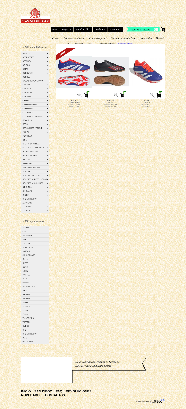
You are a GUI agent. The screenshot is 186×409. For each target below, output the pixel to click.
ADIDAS (26, 228)
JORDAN (26, 251)
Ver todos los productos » (126, 43)
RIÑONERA (27, 187)
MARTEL (26, 275)
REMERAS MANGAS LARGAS (35, 179)
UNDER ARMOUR (30, 199)
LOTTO (25, 271)
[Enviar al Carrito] (87, 97)
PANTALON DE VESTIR (32, 152)
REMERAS (27, 171)
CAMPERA (27, 97)
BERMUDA (27, 61)
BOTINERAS (28, 73)
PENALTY (26, 302)
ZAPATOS (26, 211)
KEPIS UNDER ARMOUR (33, 128)
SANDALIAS (27, 191)
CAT (24, 232)
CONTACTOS (55, 395)
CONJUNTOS (28, 112)
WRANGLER (28, 342)
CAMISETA (27, 89)
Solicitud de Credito (74, 38)
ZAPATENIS (27, 203)
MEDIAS (26, 132)
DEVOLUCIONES (79, 391)
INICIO (26, 391)
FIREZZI (26, 239)
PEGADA (26, 295)
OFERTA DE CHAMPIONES (33, 148)
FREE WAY (27, 243)
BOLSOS (26, 65)
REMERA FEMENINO (31, 167)
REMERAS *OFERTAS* (32, 175)
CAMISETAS (27, 93)
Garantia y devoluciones (123, 38)
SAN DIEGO (43, 391)
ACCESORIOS (28, 57)
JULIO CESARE (29, 255)
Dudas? (160, 38)
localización (82, 29)
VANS (25, 338)
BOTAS (25, 69)
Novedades (146, 38)
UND (24, 330)
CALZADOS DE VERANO (33, 81)
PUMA (25, 314)
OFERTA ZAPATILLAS (31, 144)
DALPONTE (27, 236)
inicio (55, 29)
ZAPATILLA (27, 207)
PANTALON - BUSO (30, 156)
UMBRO (26, 326)
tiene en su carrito (140, 29)
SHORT (26, 195)
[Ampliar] (79, 97)
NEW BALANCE (29, 287)
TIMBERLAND (28, 318)
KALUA (25, 259)
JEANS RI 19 (28, 247)
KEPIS (25, 124)
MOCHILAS (27, 136)
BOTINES (26, 77)
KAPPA (25, 263)
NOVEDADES (31, 395)
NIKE (25, 140)
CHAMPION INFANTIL (31, 104)
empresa (66, 29)
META (25, 279)
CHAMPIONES (28, 108)
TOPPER (26, 322)
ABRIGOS (26, 53)
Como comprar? (97, 38)
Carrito (56, 38)
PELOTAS (26, 160)
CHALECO (27, 101)
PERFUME (27, 306)
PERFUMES (27, 164)
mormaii (26, 283)
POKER (26, 310)
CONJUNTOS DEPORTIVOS (34, 116)
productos (100, 29)
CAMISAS (26, 85)
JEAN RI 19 (27, 120)
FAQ (59, 391)
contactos (115, 29)
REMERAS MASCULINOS (33, 183)
